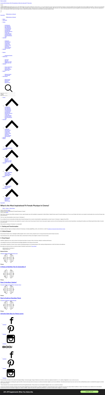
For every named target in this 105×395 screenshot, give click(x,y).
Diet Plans (7, 59)
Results (4, 71)
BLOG (4, 208)
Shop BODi (2, 15)
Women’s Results (8, 74)
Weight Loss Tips (8, 62)
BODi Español (7, 79)
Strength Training (8, 34)
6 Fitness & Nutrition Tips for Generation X (13, 266)
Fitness (4, 22)
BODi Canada (7, 82)
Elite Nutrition (7, 48)
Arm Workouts (7, 26)
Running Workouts (8, 35)
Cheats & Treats (8, 45)
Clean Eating (7, 131)
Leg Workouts (7, 30)
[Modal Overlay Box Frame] (52, 392)
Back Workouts (8, 27)
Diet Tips (6, 60)
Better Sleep (7, 70)
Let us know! (34, 246)
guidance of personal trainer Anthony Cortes (56, 228)
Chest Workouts (8, 28)
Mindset (4, 49)
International (5, 76)
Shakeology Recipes (8, 55)
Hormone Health (8, 69)
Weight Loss (5, 56)
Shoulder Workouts (8, 31)
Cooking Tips (7, 132)
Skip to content (3, 0)
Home (4, 19)
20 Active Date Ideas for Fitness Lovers (12, 313)
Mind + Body (7, 173)
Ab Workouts (7, 25)
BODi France (7, 80)
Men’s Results (7, 75)
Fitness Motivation (8, 172)
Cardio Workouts (8, 33)
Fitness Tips (7, 32)
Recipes (4, 52)
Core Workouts (8, 29)
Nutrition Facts (8, 41)
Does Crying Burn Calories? (8, 282)
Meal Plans (7, 46)
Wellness (4, 63)
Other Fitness (12, 208)
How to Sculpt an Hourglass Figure (10, 298)
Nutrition (4, 37)
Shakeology (7, 40)
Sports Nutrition (8, 47)
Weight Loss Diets (8, 61)
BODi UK (6, 81)
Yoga (6, 36)
